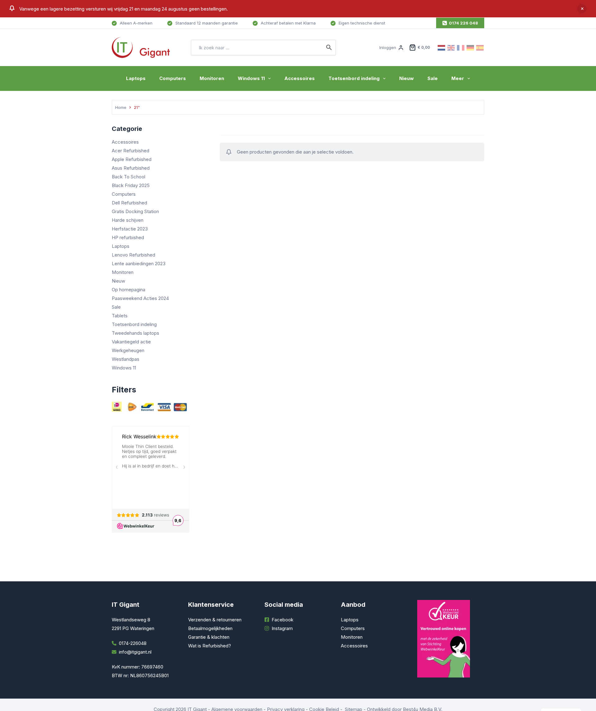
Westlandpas (125, 359)
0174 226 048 (463, 22)
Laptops (136, 78)
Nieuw (406, 78)
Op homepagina (128, 290)
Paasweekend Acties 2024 (140, 298)
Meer (457, 78)
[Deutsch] (471, 47)
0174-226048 (133, 643)
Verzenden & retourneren (215, 620)
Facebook (282, 620)
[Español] (480, 47)
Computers (172, 78)
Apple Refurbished (131, 159)
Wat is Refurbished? (209, 646)
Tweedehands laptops (135, 333)
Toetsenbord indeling (354, 78)
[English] (451, 47)
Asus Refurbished (131, 168)
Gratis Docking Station (135, 211)
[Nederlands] (442, 47)
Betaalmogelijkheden (210, 628)
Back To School (128, 177)
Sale (432, 78)
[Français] (461, 47)
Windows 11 (251, 78)
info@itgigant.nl (135, 652)
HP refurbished (128, 237)
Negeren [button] (582, 8)
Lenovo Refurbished (133, 255)
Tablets (120, 316)
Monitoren (212, 78)
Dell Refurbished (129, 203)
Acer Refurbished (130, 151)
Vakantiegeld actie (131, 342)
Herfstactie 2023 (130, 229)
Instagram (282, 628)
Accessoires (299, 78)
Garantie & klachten (208, 637)
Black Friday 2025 (131, 185)
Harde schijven (127, 220)
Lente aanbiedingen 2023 (138, 263)
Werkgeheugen (128, 350)
